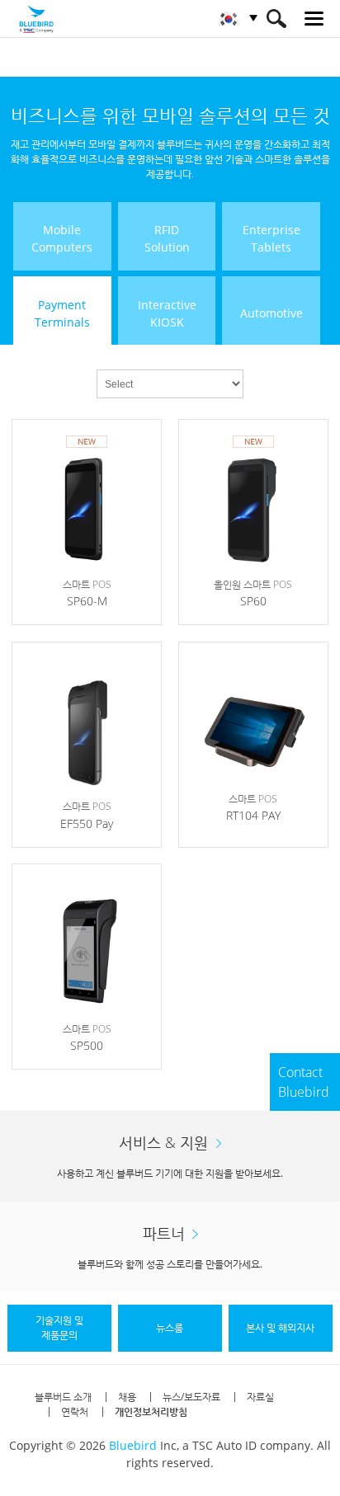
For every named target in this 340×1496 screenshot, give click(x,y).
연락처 (74, 1411)
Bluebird (133, 1445)
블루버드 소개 (63, 1397)
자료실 (260, 1397)
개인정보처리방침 (151, 1411)
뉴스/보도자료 (191, 1397)
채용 (127, 1397)
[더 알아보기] (87, 522)
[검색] (276, 18)
